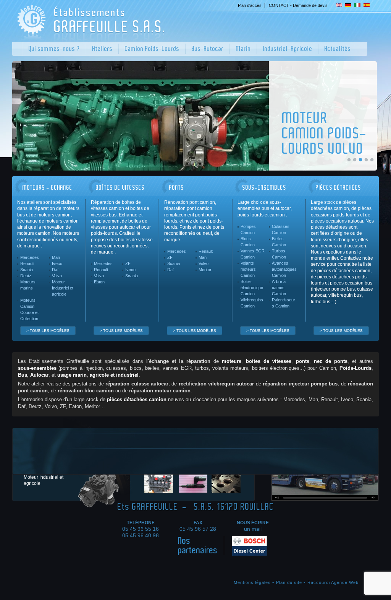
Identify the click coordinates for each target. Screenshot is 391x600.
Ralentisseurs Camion (283, 303)
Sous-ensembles (264, 188)
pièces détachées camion (136, 399)
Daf (55, 269)
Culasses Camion (280, 229)
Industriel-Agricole (287, 49)
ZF (128, 263)
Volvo (57, 275)
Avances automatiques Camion (284, 269)
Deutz (25, 275)
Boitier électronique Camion (252, 287)
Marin (243, 49)
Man (56, 257)
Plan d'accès (250, 5)
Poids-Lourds (355, 368)
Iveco (57, 263)
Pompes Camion (248, 229)
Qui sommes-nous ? (54, 49)
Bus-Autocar (208, 49)
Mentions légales (252, 582)
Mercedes (29, 257)
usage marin (72, 375)
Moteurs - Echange (48, 188)
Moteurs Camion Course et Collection (29, 309)
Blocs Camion (248, 241)
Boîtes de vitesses (120, 188)
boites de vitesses (268, 361)
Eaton (99, 282)
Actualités (338, 49)
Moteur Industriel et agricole (62, 288)
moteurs (231, 361)
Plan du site (289, 582)
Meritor (205, 269)
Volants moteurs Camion (248, 269)
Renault (27, 263)
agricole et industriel (114, 375)
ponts (302, 361)
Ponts (176, 188)
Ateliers (102, 49)
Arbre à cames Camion (279, 287)
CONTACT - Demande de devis (298, 5)
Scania (26, 269)
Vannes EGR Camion (253, 254)
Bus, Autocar (33, 375)
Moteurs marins (28, 285)
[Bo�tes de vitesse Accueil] (89, 37)
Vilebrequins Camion (252, 303)
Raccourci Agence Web (333, 582)
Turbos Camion (279, 254)
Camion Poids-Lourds (152, 49)
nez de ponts (330, 361)
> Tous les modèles (47, 330)
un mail (253, 529)
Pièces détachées (338, 188)
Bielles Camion (279, 241)
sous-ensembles (37, 368)
